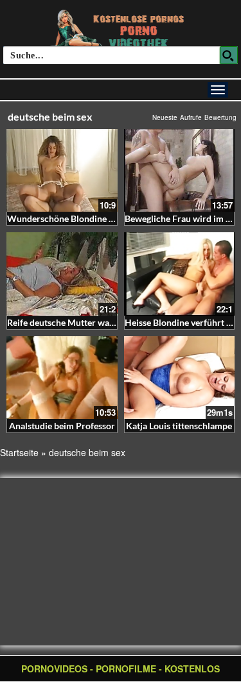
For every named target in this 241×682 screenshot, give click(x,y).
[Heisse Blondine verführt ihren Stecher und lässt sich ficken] (179, 273)
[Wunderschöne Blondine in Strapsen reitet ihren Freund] (62, 170)
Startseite (19, 452)
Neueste (164, 117)
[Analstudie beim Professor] (62, 377)
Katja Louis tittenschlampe (179, 425)
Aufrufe (191, 117)
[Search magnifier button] (229, 55)
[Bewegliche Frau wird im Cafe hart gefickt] (179, 170)
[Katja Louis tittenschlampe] (179, 377)
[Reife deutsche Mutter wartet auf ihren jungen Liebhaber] (62, 273)
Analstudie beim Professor (62, 425)
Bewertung (220, 117)
